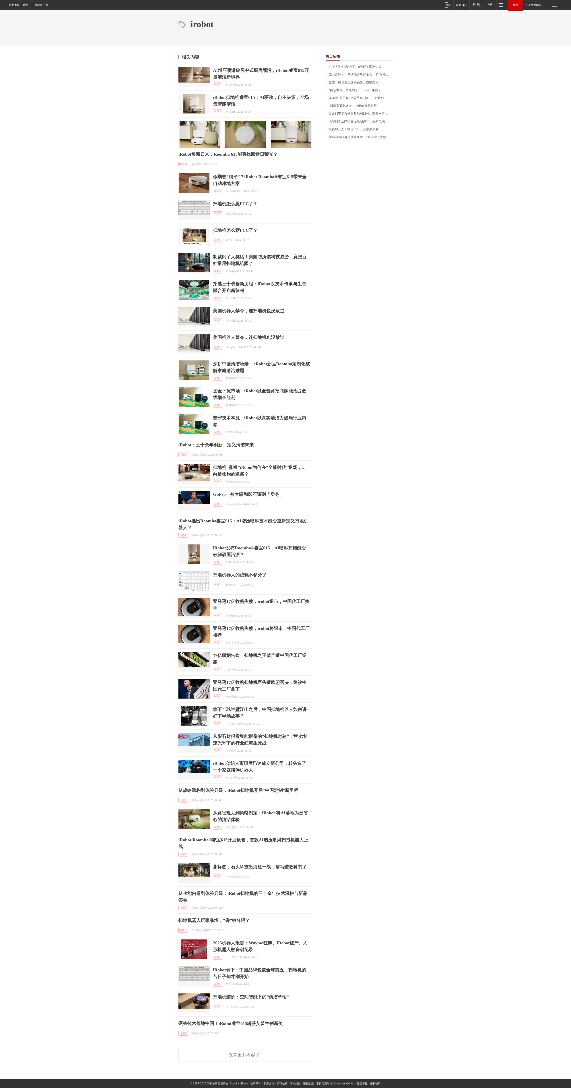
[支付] (491, 5)
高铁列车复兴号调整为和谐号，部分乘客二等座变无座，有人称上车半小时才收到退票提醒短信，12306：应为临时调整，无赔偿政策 (361, 113)
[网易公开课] (461, 5)
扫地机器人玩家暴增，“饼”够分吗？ (214, 920)
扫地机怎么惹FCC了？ (235, 203)
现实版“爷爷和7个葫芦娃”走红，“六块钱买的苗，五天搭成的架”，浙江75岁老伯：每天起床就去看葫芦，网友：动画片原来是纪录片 (361, 98)
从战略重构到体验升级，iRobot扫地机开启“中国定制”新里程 (238, 790)
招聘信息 (282, 1083)
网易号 (218, 84)
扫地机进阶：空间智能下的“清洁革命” (251, 996)
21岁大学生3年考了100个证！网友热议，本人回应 (361, 66)
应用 (26, 4)
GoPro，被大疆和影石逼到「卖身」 (248, 494)
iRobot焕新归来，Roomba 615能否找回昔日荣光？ (228, 154)
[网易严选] (477, 5)
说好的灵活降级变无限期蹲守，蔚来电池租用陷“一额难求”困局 (361, 121)
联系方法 (269, 1083)
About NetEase (239, 1083)
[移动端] (447, 5)
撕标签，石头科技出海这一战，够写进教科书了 (260, 866)
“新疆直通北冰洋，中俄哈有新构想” (353, 106)
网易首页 (14, 4)
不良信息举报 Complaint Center (335, 1083)
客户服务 (295, 1083)
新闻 (183, 454)
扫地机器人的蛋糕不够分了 (240, 574)
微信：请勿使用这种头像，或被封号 (354, 82)
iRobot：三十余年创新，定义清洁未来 (216, 444)
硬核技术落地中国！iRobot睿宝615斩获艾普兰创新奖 (230, 1023)
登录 (515, 4)
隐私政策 (308, 1083)
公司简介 (255, 1083)
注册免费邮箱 (533, 4)
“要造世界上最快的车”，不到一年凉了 (355, 90)
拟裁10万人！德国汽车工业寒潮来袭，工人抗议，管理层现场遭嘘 (361, 129)
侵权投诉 (375, 1083)
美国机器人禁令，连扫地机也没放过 (248, 310)
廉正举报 (362, 1083)
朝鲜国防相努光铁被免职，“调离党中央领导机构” (361, 137)
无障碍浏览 (41, 4)
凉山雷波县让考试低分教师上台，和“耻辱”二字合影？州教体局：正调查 (361, 74)
